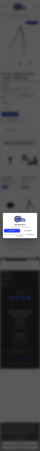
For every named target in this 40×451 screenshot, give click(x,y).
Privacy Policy (20, 236)
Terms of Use (30, 234)
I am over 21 (12, 230)
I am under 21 (28, 230)
